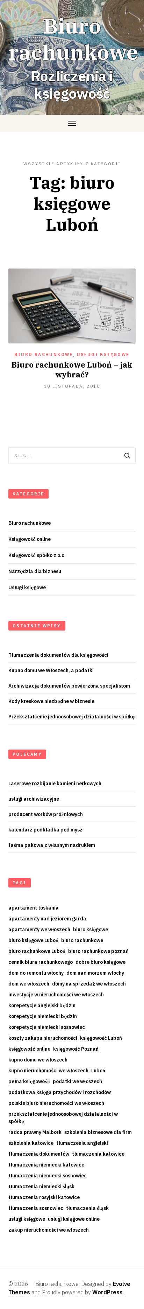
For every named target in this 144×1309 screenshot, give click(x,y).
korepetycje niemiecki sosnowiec (46, 1027)
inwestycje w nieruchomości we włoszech (56, 994)
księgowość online (29, 1049)
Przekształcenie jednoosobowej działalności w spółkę (71, 716)
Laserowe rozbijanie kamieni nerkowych (54, 783)
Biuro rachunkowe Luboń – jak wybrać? (72, 370)
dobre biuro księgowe (100, 962)
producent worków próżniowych (45, 814)
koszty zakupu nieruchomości (42, 1038)
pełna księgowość (29, 1081)
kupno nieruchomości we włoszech (48, 1070)
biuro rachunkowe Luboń (36, 951)
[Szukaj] (127, 455)
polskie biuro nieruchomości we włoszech (56, 1103)
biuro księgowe (90, 929)
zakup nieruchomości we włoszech (48, 1230)
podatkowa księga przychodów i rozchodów (59, 1092)
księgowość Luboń (101, 1038)
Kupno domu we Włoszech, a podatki (51, 670)
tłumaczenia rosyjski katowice (44, 1197)
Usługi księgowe (103, 354)
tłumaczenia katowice (98, 1154)
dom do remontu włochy (36, 973)
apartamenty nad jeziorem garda (47, 918)
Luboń (98, 1070)
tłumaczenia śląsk (87, 1208)
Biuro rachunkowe (43, 354)
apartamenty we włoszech (39, 929)
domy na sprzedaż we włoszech (89, 984)
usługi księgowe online (74, 1219)
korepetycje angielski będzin (41, 1005)
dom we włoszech (28, 984)
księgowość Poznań (76, 1049)
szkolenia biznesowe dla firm (98, 1132)
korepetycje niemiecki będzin (42, 1016)
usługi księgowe (26, 1219)
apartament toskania (33, 908)
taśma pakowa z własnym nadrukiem (51, 845)
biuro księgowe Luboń (33, 940)
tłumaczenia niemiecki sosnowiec (47, 1175)
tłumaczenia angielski (82, 1143)
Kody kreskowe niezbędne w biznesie (51, 701)
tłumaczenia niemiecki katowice (46, 1165)
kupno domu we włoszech (37, 1060)
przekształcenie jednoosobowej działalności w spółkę (63, 1118)
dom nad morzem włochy (95, 973)
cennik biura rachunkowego (40, 962)
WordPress (107, 1292)
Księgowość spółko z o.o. (37, 555)
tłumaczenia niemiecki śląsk (41, 1186)
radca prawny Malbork (35, 1132)
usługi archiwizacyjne (33, 799)
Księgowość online (29, 539)
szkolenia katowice (30, 1143)
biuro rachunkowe (82, 940)
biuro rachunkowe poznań (98, 951)
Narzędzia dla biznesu (34, 571)
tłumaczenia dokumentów (38, 1154)
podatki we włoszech (77, 1081)
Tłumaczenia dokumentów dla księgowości (58, 655)
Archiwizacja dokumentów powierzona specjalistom (69, 686)
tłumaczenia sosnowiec (35, 1208)
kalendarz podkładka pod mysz (45, 830)
